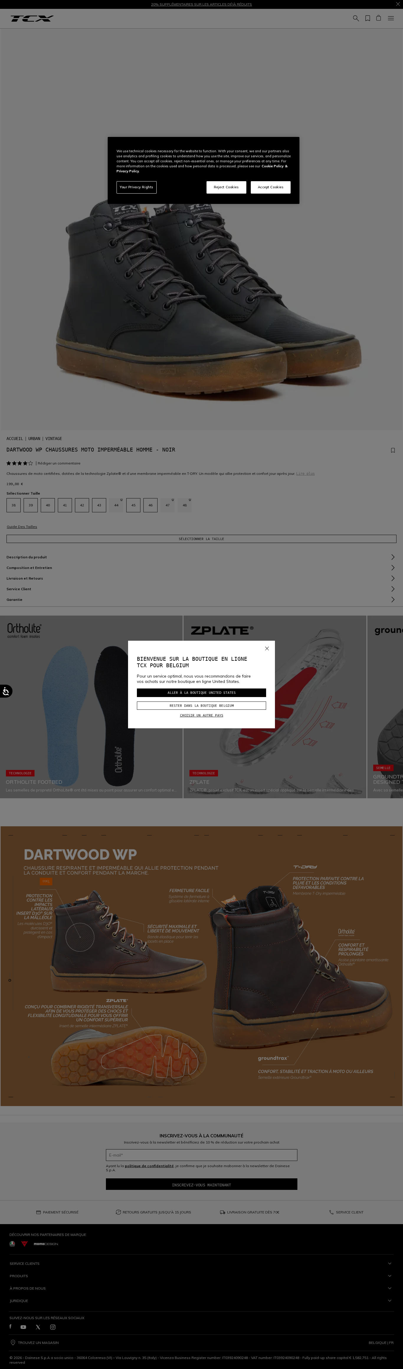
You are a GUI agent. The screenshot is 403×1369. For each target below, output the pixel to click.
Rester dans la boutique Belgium (202, 705)
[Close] (267, 647)
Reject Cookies (226, 187)
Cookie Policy (273, 166)
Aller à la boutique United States (202, 692)
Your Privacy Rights (136, 187)
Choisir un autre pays (201, 715)
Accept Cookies (271, 187)
